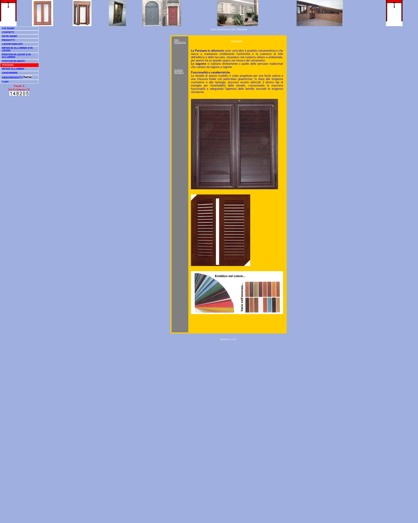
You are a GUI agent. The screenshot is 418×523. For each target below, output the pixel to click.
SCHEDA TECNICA (179, 71)
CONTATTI (8, 32)
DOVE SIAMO (9, 36)
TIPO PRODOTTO (180, 41)
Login (5, 81)
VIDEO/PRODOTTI (12, 77)
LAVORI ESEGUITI (12, 44)
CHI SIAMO (8, 28)
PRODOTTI (8, 40)
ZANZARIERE (9, 72)
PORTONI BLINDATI (13, 61)
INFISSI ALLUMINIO (13, 69)
